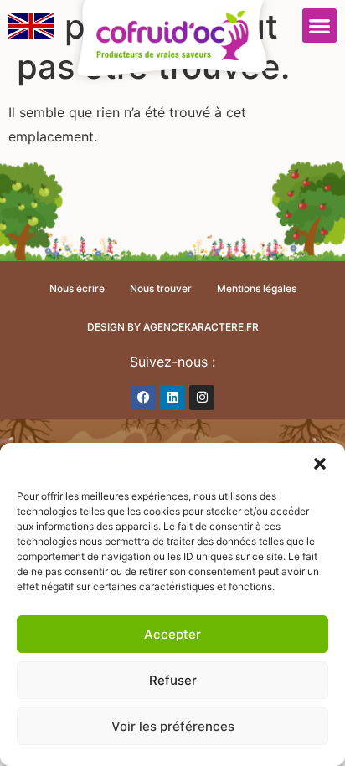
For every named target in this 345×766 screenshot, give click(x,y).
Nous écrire (77, 288)
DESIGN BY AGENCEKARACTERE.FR (173, 327)
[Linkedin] (172, 397)
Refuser (173, 680)
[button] (320, 463)
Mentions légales (256, 288)
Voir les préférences (172, 726)
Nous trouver (161, 288)
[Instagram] (201, 397)
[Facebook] (143, 397)
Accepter (172, 634)
